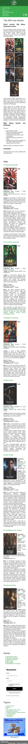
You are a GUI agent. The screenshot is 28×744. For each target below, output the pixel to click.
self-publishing (10, 715)
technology (9, 716)
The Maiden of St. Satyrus (13, 663)
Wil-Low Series (6, 8)
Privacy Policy (12, 743)
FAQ (3, 9)
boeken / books (10, 706)
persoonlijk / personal (11, 711)
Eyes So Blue (9, 662)
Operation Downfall (11, 656)
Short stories (6, 15)
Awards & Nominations (8, 12)
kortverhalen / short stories (13, 709)
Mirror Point (9, 661)
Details (6, 192)
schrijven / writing (11, 713)
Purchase (11, 192)
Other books (5, 14)
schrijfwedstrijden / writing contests (15, 712)
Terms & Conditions (22, 743)
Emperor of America (11, 659)
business (8, 707)
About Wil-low (6, 11)
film (7, 708)
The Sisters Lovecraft (12, 658)
